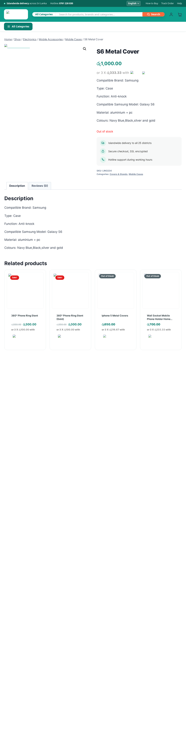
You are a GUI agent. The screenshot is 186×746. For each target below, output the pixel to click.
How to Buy (152, 3)
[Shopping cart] (179, 14)
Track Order (167, 3)
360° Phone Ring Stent (24, 315)
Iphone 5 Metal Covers (115, 315)
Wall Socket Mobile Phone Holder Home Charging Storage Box (160, 319)
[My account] (171, 14)
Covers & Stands (119, 174)
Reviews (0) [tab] (40, 185)
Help (179, 3)
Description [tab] (17, 185)
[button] (84, 49)
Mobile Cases (136, 174)
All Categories (20, 26)
